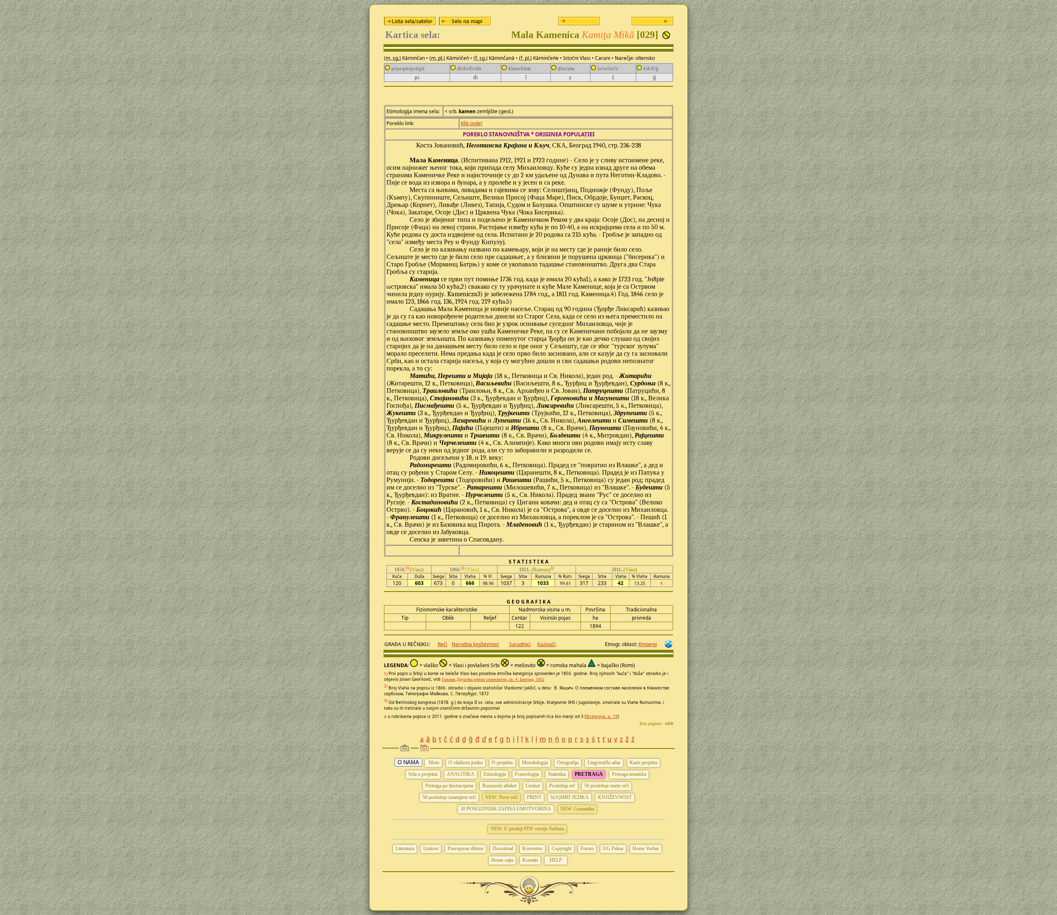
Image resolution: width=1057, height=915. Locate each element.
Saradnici (520, 644)
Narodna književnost (475, 644)
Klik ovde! (471, 123)
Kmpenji (647, 644)
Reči (442, 644)
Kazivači (546, 644)
